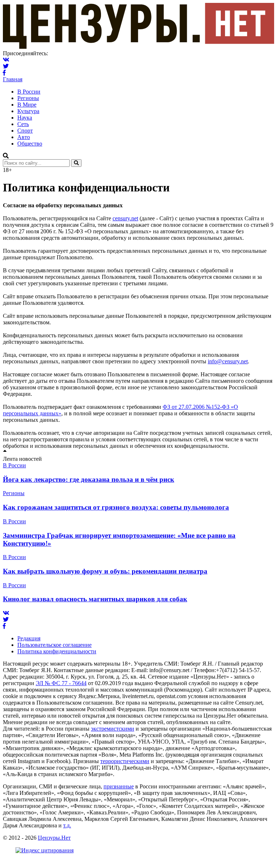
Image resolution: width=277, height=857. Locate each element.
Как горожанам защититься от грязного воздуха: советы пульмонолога (116, 507)
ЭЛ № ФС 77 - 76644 (61, 683)
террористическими (124, 761)
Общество (29, 143)
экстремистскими (112, 729)
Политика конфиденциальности (56, 651)
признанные (119, 786)
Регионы (28, 98)
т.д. (67, 825)
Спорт (25, 130)
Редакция (28, 638)
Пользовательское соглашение (54, 645)
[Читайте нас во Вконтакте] (6, 60)
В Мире (26, 104)
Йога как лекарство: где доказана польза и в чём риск (88, 479)
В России (28, 91)
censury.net (125, 218)
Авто (23, 137)
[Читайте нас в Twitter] (6, 66)
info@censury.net (228, 361)
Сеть (23, 124)
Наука (24, 117)
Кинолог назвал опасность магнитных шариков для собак (95, 599)
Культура (28, 111)
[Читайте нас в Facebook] (4, 73)
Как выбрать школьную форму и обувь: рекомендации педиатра (105, 571)
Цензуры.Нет (54, 838)
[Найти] (76, 163)
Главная (12, 79)
